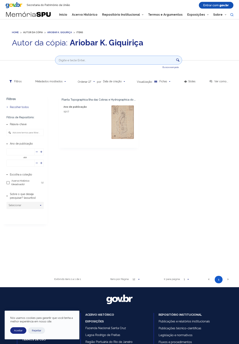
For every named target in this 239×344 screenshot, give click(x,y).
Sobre (218, 14)
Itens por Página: (119, 279)
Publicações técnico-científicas (180, 328)
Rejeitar (36, 330)
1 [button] (218, 279)
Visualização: (145, 81)
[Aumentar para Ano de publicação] (41, 151)
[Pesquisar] (231, 14)
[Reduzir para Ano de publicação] (37, 151)
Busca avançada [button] (170, 67)
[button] (209, 279)
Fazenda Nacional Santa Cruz (105, 328)
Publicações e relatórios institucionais (184, 321)
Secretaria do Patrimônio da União (48, 5)
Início (63, 14)
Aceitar (18, 330)
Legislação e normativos (176, 335)
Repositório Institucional (121, 14)
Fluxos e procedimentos (175, 342)
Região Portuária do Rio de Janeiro (109, 342)
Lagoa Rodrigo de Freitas (102, 335)
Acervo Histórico (84, 14)
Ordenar (83, 81)
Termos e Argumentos (165, 14)
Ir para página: (172, 279)
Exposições (196, 14)
